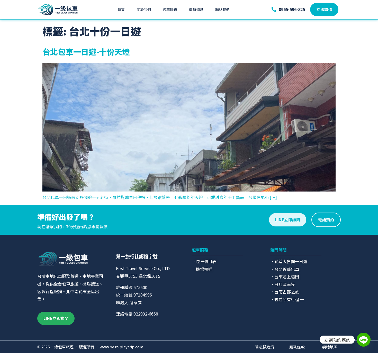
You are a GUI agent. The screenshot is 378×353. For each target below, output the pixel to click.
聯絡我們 (222, 9)
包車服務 (170, 9)
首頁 (121, 9)
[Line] (364, 340)
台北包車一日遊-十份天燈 (86, 51)
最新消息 (196, 9)
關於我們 (144, 9)
